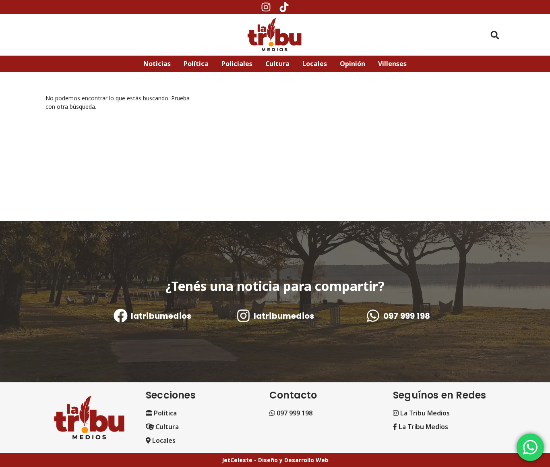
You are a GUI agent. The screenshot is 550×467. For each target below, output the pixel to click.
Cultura (166, 426)
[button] (495, 35)
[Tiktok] (284, 7)
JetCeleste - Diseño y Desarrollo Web (275, 460)
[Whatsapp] (373, 316)
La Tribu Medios (424, 413)
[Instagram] (266, 7)
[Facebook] (120, 316)
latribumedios (160, 316)
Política (164, 413)
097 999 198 (406, 316)
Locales (163, 440)
